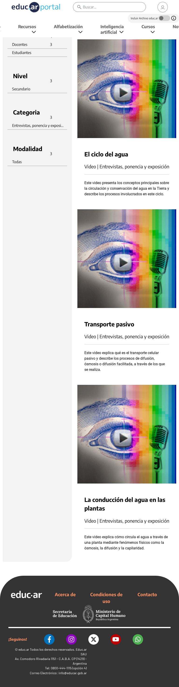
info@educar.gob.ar (73, 673)
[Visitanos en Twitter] (93, 639)
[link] (163, 7)
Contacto (147, 594)
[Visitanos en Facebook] (49, 639)
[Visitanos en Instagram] (71, 639)
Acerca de (65, 594)
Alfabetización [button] (68, 26)
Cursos (148, 26)
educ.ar (23, 649)
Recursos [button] (27, 26)
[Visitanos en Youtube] (115, 639)
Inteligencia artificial (112, 29)
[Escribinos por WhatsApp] (138, 639)
